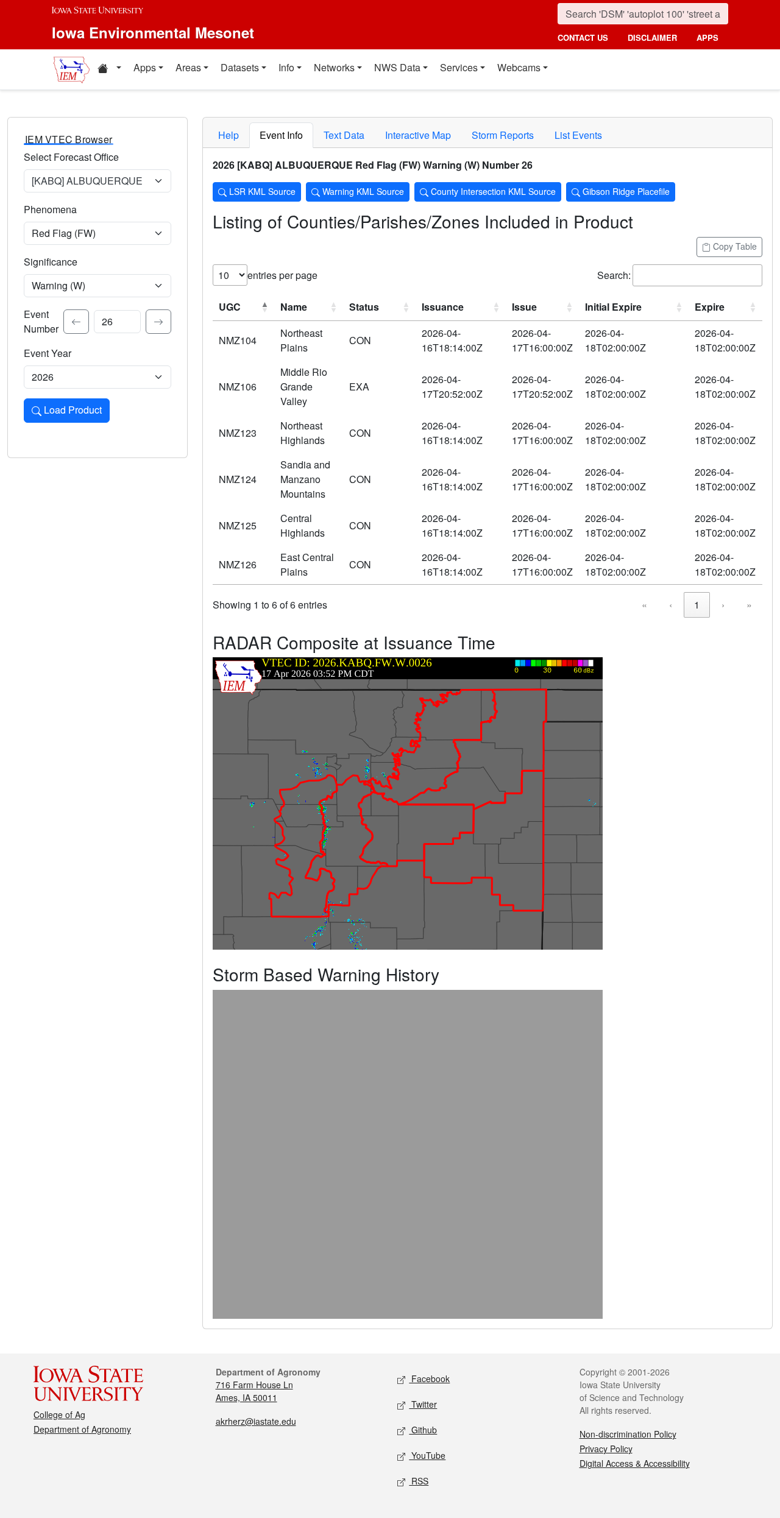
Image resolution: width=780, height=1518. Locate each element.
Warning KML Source (362, 191)
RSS (418, 1481)
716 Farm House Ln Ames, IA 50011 (254, 1391)
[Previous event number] (76, 321)
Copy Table (734, 246)
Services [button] (459, 67)
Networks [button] (334, 67)
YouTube (427, 1455)
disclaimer (652, 37)
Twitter (423, 1404)
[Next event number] (158, 321)
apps (707, 37)
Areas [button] (188, 67)
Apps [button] (144, 67)
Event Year (47, 353)
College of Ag (59, 1414)
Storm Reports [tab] (503, 135)
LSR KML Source (261, 191)
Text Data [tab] (344, 135)
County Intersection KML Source (492, 191)
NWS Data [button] (397, 67)
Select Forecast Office (71, 157)
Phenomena (50, 209)
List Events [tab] (578, 135)
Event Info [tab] (281, 135)
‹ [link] (670, 605)
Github (423, 1430)
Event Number (41, 321)
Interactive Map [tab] (418, 135)
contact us (583, 37)
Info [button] (286, 67)
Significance (50, 262)
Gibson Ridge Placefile (625, 191)
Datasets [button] (240, 67)
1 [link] (697, 605)
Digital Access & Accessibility (635, 1463)
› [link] (723, 605)
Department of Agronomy (82, 1429)
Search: (614, 275)
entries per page (282, 275)
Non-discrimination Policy (628, 1434)
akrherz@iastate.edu (256, 1421)
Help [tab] (228, 135)
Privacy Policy (606, 1448)
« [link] (644, 605)
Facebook (429, 1378)
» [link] (749, 605)
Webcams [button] (519, 67)
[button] (109, 69)
